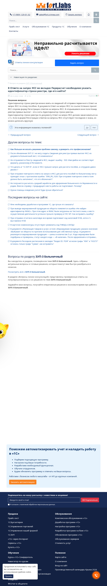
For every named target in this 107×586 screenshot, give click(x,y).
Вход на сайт (61, 565)
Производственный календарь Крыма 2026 (76, 569)
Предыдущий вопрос (20, 134)
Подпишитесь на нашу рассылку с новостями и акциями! (38, 495)
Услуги (26, 26)
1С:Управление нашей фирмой (23, 530)
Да (87, 127)
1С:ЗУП (11, 534)
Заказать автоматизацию (23, 482)
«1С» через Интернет (18, 539)
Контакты (13, 31)
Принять (8, 576)
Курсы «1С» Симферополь (20, 557)
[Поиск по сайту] (96, 20)
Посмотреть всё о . (27, 272)
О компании (85, 26)
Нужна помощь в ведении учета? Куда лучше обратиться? (36, 190)
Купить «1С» (14, 547)
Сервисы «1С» (14, 543)
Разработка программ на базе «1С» (71, 530)
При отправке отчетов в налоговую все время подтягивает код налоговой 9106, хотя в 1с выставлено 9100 (50, 219)
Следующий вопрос (87, 134)
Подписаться (91, 500)
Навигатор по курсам (18, 561)
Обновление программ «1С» (68, 534)
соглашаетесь (13, 569)
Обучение (72, 26)
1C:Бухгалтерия (15, 522)
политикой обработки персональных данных (37, 504)
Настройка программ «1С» (67, 526)
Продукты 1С (58, 26)
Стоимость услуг (63, 543)
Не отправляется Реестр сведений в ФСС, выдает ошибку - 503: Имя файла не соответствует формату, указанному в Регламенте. (52, 161)
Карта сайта (60, 557)
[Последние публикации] (88, 14)
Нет (94, 127)
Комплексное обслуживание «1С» (71, 518)
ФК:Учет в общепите (17, 583)
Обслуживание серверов (67, 539)
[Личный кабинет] (96, 14)
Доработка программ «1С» (67, 522)
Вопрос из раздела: (26, 83)
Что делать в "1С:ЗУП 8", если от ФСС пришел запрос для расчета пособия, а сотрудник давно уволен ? (53, 168)
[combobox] (53, 20)
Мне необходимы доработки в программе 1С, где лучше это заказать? (42, 204)
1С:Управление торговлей (20, 526)
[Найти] (95, 70)
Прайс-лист (14, 26)
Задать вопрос (77, 63)
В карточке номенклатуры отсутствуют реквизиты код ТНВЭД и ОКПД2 (42, 225)
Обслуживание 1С (40, 26)
